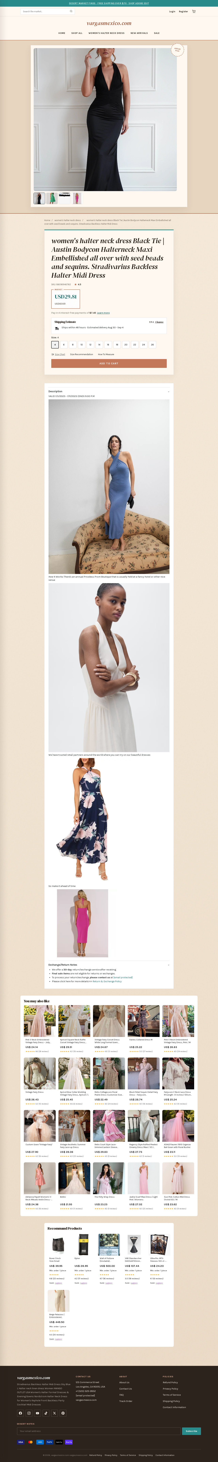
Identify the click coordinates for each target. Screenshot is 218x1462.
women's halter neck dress (106, 33)
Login (172, 11)
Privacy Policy (170, 1388)
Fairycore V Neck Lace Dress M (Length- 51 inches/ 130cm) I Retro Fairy (178, 1093)
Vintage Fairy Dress (35, 1092)
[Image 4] (77, 198)
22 (134, 344)
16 (108, 344)
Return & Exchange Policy (107, 981)
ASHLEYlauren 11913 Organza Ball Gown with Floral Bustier (177, 1145)
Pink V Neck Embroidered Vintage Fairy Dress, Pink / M (177, 1041)
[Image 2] (52, 198)
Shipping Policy (171, 1401)
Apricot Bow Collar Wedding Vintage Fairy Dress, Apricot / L (74, 1093)
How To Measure (106, 354)
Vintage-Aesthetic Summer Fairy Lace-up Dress (72, 1145)
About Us (124, 1382)
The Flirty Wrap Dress (105, 1197)
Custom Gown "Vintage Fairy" (39, 1144)
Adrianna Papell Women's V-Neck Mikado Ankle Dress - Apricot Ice (39, 1198)
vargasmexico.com (109, 23)
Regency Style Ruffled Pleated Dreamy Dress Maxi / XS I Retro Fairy (143, 1146)
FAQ (121, 1394)
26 (152, 344)
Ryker (77, 1258)
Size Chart (60, 354)
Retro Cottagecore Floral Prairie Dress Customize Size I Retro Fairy (109, 1093)
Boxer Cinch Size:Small (55, 1259)
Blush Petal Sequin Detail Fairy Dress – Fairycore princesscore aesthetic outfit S (143, 1093)
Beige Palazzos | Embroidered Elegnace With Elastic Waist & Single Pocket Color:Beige (56, 1316)
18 (117, 344)
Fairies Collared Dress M (140, 1039)
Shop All (76, 33)
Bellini (63, 1197)
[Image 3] (64, 198)
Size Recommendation (81, 354)
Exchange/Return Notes (63, 964)
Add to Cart (109, 363)
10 (82, 344)
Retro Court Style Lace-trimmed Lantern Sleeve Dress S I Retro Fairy (106, 1146)
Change (159, 322)
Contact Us (125, 1388)
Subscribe (191, 1431)
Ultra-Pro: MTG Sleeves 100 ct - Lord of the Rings (158, 1260)
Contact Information (174, 1407)
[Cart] (194, 11)
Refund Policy (170, 1382)
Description (55, 391)
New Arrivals (139, 33)
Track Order (125, 1401)
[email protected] (123, 977)
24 (143, 344)
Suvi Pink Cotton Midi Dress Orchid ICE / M (177, 1198)
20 (125, 344)
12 (90, 344)
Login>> (58, 1283)
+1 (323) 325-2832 (86, 1391)
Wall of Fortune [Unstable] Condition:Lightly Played (107, 1260)
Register (183, 11)
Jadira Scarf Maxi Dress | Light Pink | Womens (143, 1198)
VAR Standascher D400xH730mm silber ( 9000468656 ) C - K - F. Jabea (134, 1260)
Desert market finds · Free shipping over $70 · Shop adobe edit (109, 3)
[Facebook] (20, 1413)
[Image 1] (39, 198)
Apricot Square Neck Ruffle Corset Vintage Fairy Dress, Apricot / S (72, 1041)
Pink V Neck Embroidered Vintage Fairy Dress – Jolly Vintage (38, 1041)
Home (61, 33)
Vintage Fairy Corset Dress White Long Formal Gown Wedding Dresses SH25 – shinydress (107, 1041)
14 (99, 344)
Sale (157, 33)
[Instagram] (29, 1413)
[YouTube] (37, 1413)
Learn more (103, 312)
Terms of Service (172, 1394)
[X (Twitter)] (54, 1413)
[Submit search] (71, 11)
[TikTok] (46, 1413)
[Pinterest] (63, 1413)
